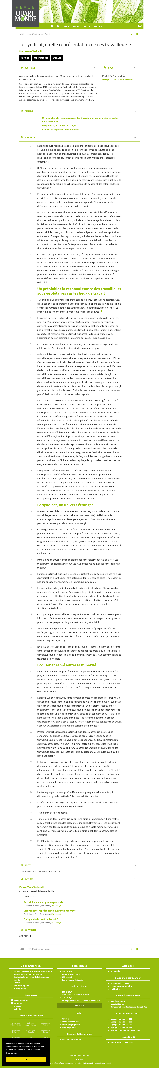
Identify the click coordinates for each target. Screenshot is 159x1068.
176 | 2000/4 (56, 914)
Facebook (18, 1003)
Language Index (69, 1027)
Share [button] (58, 58)
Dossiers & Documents (72, 1039)
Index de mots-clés (70, 1021)
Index (97, 26)
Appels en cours (118, 1001)
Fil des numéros (21, 1000)
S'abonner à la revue (120, 983)
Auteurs (65, 1019)
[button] (58, 26)
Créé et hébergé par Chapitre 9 (60, 1063)
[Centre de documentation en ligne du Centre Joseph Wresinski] (45, 1038)
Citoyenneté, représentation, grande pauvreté (50, 910)
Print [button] (26, 58)
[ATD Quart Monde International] (16, 1024)
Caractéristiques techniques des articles (129, 1007)
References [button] (42, 58)
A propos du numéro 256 (121, 1024)
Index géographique (71, 1024)
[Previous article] (131, 34)
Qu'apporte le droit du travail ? (41, 919)
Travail (115, 79)
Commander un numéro (121, 986)
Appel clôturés (117, 1004)
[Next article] (137, 34)
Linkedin (17, 1009)
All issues (79, 1006)
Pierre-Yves (30, 51)
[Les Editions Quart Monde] (31, 1024)
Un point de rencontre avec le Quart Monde (33, 971)
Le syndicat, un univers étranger (59, 125)
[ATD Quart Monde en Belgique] (16, 1031)
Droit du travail (126, 79)
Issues (86, 26)
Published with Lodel (84, 1063)
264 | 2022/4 (56, 905)
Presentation (71, 26)
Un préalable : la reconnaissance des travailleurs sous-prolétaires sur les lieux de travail (79, 291)
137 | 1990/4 (56, 922)
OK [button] (26, 1060)
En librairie (115, 989)
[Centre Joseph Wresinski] (31, 1038)
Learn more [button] (11, 1053)
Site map (79, 1059)
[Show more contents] (107, 26)
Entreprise (107, 79)
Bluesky (17, 1006)
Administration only (103, 1063)
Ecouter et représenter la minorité (60, 129)
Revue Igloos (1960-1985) (122, 1042)
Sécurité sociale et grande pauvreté (43, 902)
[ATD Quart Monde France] (45, 1024)
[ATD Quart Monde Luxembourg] (16, 1038)
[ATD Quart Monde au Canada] (31, 1031)
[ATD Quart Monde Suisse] (45, 1031)
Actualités (115, 971)
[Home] (52, 26)
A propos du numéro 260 (121, 1019)
